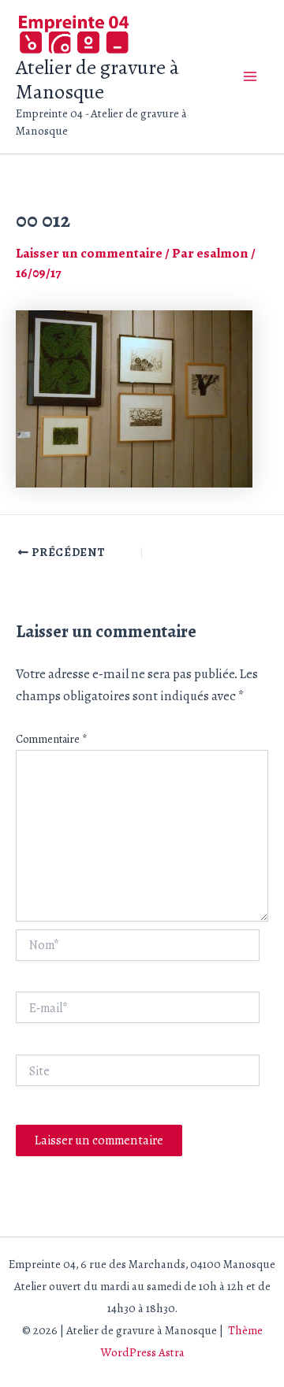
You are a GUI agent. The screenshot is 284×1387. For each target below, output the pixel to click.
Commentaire (51, 739)
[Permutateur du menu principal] (251, 77)
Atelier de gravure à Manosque (97, 79)
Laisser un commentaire (89, 253)
